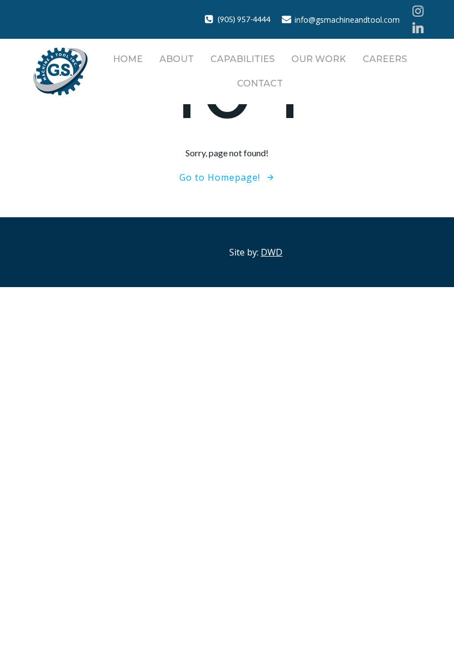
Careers (385, 59)
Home (128, 59)
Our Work (318, 59)
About (176, 59)
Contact (260, 83)
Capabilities (242, 59)
